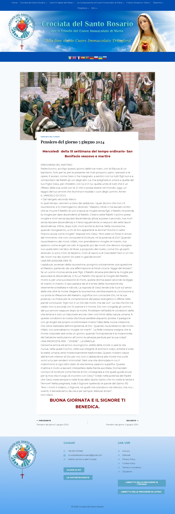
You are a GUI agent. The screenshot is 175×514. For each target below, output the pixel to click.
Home (15, 2)
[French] (79, 57)
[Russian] (105, 57)
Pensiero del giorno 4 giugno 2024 (122, 423)
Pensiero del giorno (50, 137)
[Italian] (70, 57)
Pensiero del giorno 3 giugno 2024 (53, 423)
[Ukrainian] (100, 57)
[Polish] (96, 57)
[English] (74, 57)
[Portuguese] (87, 57)
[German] (92, 57)
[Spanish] (83, 57)
